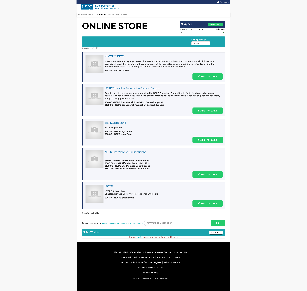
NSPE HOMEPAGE (85, 15)
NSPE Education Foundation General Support (133, 88)
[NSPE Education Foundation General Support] (94, 96)
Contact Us (180, 252)
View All (216, 232)
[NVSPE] (94, 194)
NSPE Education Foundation (138, 257)
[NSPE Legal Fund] (94, 130)
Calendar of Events (141, 252)
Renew (161, 257)
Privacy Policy (172, 262)
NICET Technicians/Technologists (141, 262)
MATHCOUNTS (115, 56)
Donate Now (113, 15)
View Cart (215, 24)
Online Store (114, 26)
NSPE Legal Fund (115, 122)
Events (124, 15)
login (139, 237)
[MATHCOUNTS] (94, 64)
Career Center (163, 252)
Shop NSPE (173, 257)
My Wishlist (93, 232)
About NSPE (121, 252)
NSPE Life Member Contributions (125, 152)
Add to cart (208, 76)
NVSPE (109, 186)
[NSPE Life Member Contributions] (94, 159)
